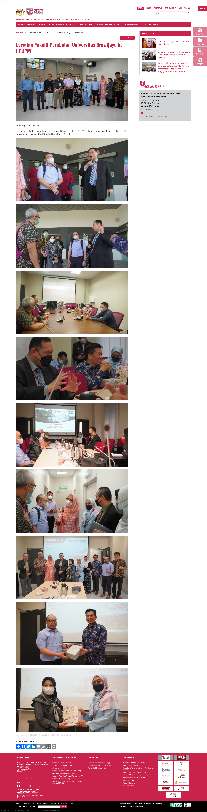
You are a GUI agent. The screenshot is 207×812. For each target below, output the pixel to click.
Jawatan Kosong (129, 786)
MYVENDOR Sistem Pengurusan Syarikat (137, 775)
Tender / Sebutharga (130, 783)
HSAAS (20, 774)
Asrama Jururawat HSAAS (62, 765)
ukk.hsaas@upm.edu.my (156, 116)
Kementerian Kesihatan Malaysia (99, 765)
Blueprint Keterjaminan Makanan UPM (136, 763)
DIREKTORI (158, 8)
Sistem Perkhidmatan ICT (61, 763)
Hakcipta (64, 803)
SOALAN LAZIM (170, 8)
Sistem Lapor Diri (58, 768)
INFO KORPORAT (26, 24)
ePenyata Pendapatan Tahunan (63, 773)
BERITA (23, 32)
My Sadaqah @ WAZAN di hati (134, 778)
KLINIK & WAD (87, 24)
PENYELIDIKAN (104, 24)
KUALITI (118, 24)
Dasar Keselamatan (39, 803)
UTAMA (140, 8)
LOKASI (148, 8)
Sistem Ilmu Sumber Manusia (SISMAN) (66, 771)
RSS (71, 803)
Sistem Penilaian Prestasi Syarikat (135, 772)
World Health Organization (97, 768)
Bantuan (19, 803)
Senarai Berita (127, 38)
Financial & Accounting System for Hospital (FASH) (138, 769)
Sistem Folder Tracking (131, 765)
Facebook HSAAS (129, 780)
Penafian (27, 803)
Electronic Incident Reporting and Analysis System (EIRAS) (67, 782)
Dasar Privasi (54, 803)
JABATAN (42, 24)
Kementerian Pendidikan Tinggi (99, 763)
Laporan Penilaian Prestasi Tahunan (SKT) (67, 776)
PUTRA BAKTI (151, 24)
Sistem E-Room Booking (61, 779)
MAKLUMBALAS (184, 8)
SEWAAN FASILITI (133, 24)
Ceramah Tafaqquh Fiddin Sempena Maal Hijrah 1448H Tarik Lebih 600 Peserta (174, 55)
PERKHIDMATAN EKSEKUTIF (63, 24)
